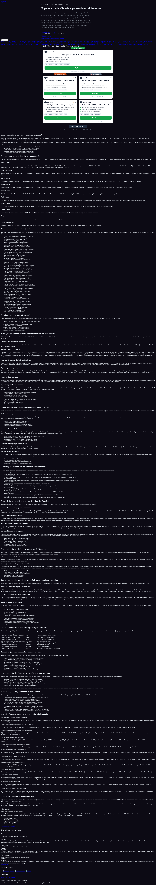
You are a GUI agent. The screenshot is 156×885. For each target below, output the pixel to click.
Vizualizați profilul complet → (8, 826)
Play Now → (78, 67)
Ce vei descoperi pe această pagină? (90, 41)
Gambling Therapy (8, 871)
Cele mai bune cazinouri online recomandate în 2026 (41, 41)
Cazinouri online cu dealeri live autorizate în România (87, 42)
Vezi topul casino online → (48, 32)
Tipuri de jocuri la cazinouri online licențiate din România (58, 42)
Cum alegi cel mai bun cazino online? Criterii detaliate (28, 42)
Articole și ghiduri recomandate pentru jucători (25, 44)
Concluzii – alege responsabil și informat (137, 44)
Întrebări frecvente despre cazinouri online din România (111, 44)
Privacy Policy (4, 877)
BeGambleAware (20, 871)
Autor (2, 2)
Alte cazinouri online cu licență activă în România (68, 41)
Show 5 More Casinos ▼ (78, 126)
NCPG (28, 871)
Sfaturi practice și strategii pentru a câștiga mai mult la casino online (120, 42)
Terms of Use (11, 877)
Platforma (4, 1)
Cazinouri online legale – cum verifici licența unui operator (54, 44)
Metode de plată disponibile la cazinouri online (83, 44)
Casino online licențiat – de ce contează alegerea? (14, 41)
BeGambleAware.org (91, 129)
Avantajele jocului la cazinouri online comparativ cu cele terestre (117, 41)
